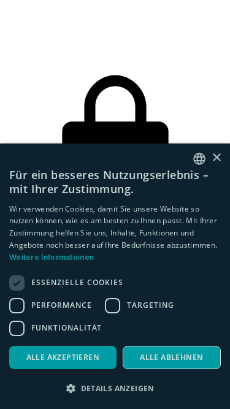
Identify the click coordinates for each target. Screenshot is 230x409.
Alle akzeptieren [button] (62, 357)
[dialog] (115, 276)
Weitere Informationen (51, 257)
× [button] (216, 157)
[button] (115, 388)
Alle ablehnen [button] (171, 357)
